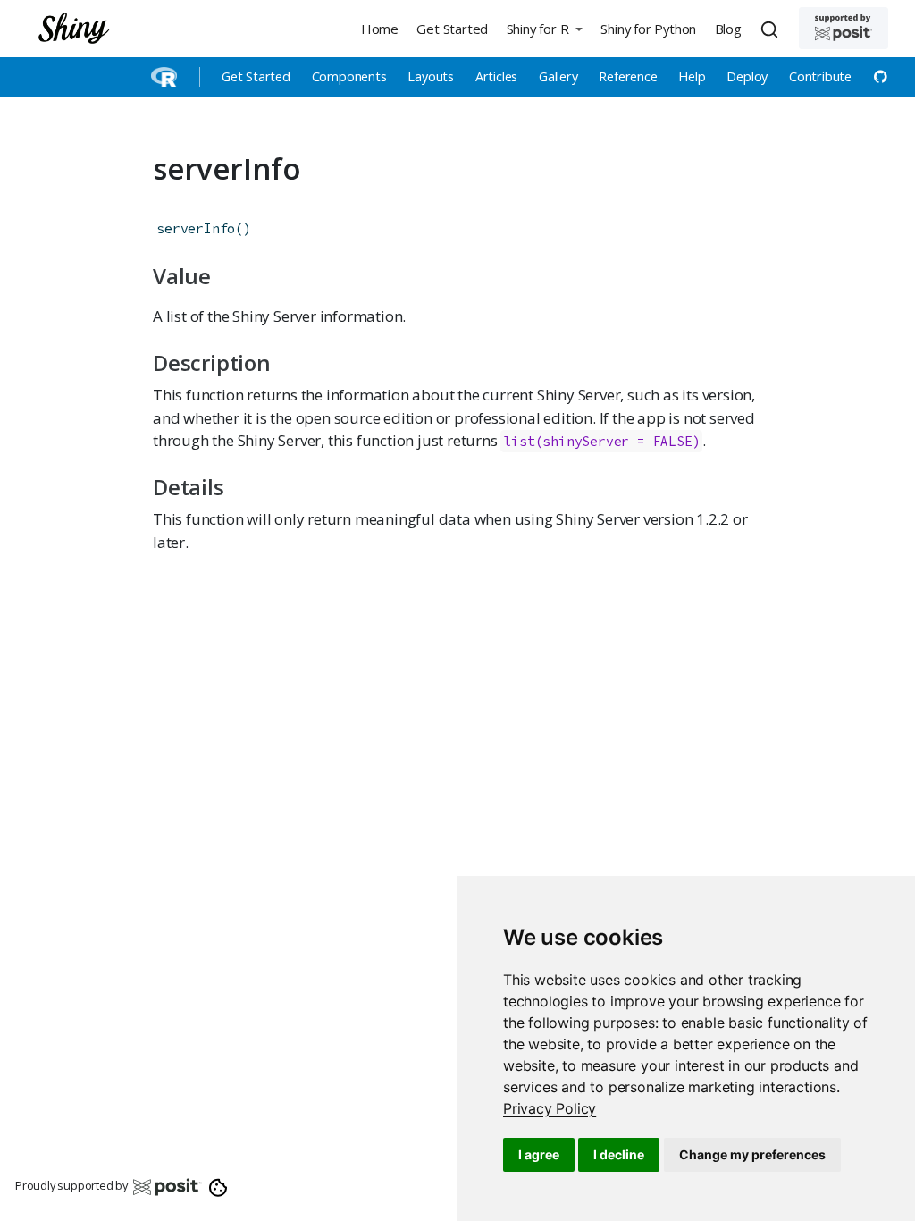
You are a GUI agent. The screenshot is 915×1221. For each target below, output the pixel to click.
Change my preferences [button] (752, 1154)
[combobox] (772, 28)
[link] (549, 1108)
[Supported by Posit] (843, 28)
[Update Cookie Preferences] (218, 1186)
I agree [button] (538, 1154)
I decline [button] (618, 1154)
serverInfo (195, 228)
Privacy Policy (549, 1108)
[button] (544, 28)
